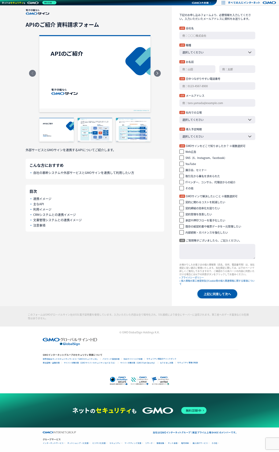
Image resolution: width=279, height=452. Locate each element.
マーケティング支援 (133, 443)
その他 (189, 188)
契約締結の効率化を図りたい (202, 208)
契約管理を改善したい (198, 214)
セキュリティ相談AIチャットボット (162, 358)
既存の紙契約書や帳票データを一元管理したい (213, 226)
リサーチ (149, 443)
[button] (118, 380)
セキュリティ (115, 443)
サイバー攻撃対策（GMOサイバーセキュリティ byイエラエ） (90, 362)
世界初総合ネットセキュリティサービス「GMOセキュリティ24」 (71, 358)
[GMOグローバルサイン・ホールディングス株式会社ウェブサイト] (70, 344)
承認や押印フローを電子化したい (205, 220)
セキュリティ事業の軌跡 (187, 362)
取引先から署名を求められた (202, 176)
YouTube (190, 164)
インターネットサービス (53, 443)
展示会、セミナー (196, 170)
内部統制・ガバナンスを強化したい (206, 232)
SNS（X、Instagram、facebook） (206, 158)
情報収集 (160, 443)
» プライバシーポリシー (191, 277)
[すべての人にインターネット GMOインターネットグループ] (252, 2)
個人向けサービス (200, 443)
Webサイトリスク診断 (133, 358)
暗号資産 (185, 443)
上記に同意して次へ (217, 294)
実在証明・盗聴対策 (51, 362)
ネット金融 (172, 443)
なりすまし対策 (166, 362)
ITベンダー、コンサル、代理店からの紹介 (210, 182)
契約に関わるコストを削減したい (205, 202)
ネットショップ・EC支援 (78, 443)
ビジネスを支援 (99, 443)
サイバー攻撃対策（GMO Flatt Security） (138, 362)
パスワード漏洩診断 (111, 358)
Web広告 (190, 152)
